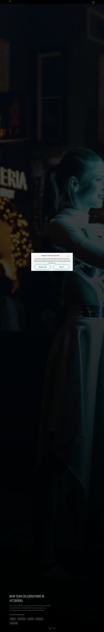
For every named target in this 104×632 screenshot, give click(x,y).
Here (55, 261)
